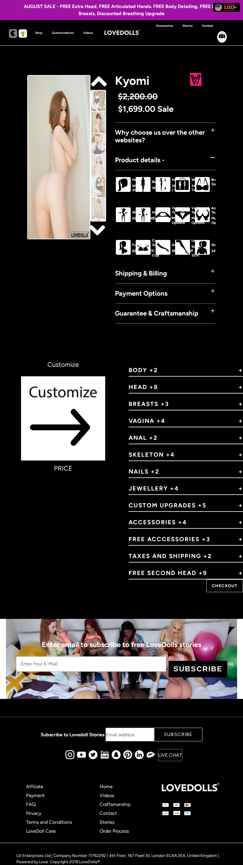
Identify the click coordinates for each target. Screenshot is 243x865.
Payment (35, 795)
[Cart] (217, 42)
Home (106, 786)
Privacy (33, 813)
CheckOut (224, 585)
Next (98, 81)
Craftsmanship (115, 804)
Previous (98, 230)
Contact (108, 813)
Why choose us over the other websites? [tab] (160, 136)
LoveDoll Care (41, 831)
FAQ (31, 804)
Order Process (114, 831)
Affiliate (34, 786)
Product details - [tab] (139, 160)
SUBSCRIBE (198, 669)
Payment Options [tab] (141, 293)
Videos (107, 795)
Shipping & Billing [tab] (141, 273)
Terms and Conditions (49, 822)
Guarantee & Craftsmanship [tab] (156, 313)
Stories (107, 822)
